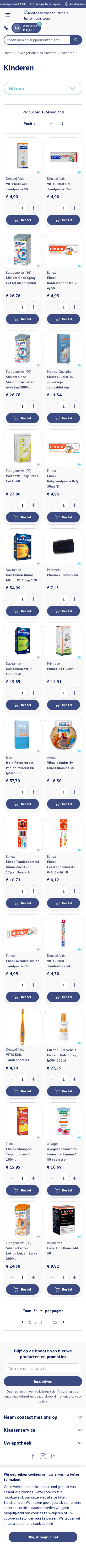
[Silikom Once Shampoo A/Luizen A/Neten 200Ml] (22, 348)
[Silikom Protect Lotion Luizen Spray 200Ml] (22, 1220)
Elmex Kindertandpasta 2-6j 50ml (62, 283)
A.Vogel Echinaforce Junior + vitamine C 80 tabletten (62, 1154)
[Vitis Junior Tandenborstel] (63, 932)
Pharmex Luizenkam (62, 575)
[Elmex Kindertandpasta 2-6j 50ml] (63, 249)
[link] (23, 1322)
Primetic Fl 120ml (61, 669)
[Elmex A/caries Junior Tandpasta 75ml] (22, 932)
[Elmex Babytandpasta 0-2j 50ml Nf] (63, 448)
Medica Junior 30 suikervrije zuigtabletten (60, 382)
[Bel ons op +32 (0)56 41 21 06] (6, 28)
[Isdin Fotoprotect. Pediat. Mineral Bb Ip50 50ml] (22, 734)
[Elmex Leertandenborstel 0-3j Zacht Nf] (63, 833)
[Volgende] (62, 1322)
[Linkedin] (53, 1456)
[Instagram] (43, 1456)
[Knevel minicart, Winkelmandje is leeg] (16, 28)
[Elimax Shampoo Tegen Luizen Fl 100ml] (22, 1121)
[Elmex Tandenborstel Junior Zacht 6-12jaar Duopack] (22, 833)
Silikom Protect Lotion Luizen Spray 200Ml (21, 1253)
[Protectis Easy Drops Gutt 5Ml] (22, 448)
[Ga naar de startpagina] (47, 15)
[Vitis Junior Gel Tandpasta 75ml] (63, 156)
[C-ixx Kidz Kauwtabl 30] (63, 1220)
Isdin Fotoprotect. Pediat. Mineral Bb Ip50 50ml (20, 767)
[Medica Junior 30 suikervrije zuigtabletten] (63, 348)
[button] (43, 88)
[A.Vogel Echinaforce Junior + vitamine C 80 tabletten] (63, 1121)
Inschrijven (43, 1381)
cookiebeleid (43, 1523)
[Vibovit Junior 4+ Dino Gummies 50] (63, 734)
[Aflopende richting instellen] (61, 123)
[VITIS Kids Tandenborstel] (22, 1026)
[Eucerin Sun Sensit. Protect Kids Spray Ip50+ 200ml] (63, 1026)
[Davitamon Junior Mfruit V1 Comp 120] (22, 547)
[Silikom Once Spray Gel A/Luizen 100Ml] (22, 249)
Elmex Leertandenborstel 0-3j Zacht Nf (61, 867)
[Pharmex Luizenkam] (63, 547)
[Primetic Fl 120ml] (63, 640)
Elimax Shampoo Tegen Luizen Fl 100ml (19, 1154)
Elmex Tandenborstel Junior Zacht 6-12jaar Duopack (22, 867)
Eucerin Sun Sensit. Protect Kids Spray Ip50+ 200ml (62, 1055)
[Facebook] (33, 1456)
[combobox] (37, 40)
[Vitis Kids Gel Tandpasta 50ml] (22, 156)
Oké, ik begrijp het (43, 1537)
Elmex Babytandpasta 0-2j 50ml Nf (62, 481)
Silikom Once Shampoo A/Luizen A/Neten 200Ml (20, 382)
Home (8, 53)
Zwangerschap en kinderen (36, 53)
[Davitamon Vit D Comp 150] (22, 640)
